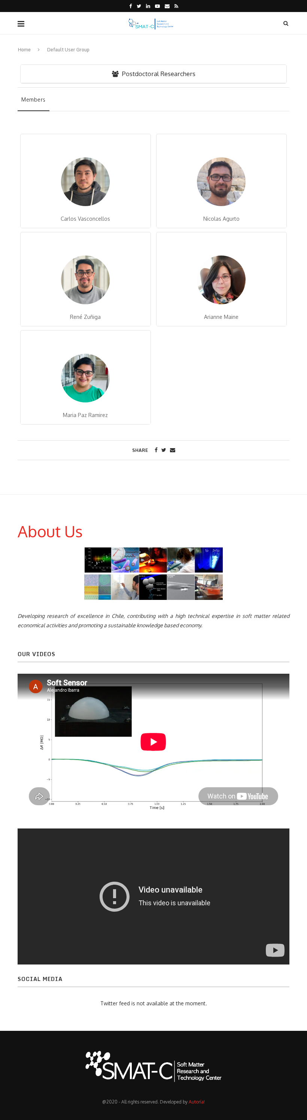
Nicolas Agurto (221, 218)
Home (24, 49)
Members (33, 99)
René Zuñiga (85, 317)
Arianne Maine (221, 317)
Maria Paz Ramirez (85, 415)
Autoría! (197, 1102)
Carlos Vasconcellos (85, 218)
